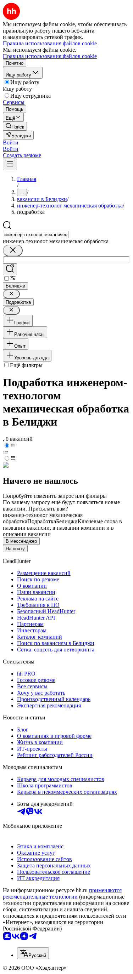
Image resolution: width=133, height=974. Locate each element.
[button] (10, 142)
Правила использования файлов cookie (50, 56)
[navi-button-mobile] (10, 164)
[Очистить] (13, 250)
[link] (15, 126)
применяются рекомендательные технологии (62, 893)
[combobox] (35, 234)
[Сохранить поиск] (10, 269)
